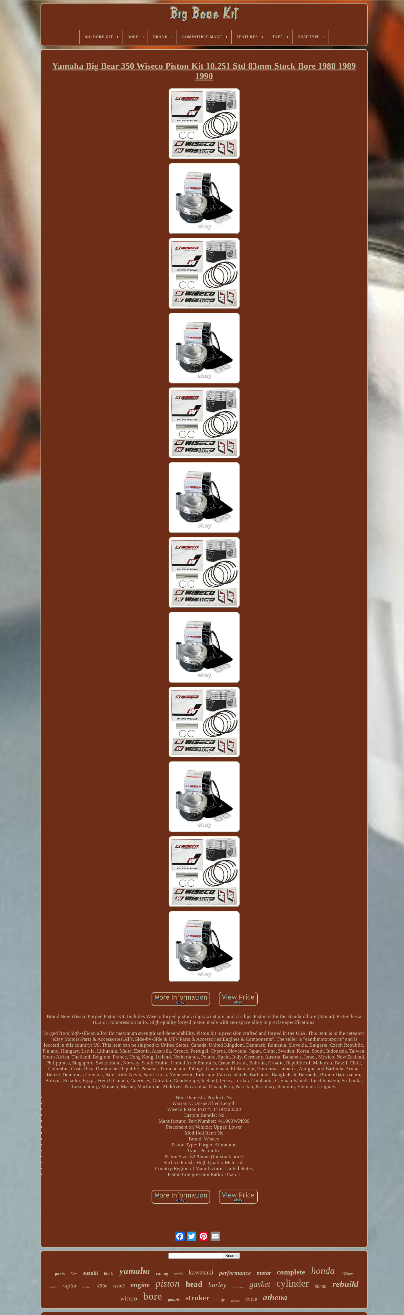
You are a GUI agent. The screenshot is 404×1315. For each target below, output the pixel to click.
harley (217, 1285)
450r (102, 1286)
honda (323, 1270)
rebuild (345, 1284)
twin (52, 1286)
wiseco (128, 1298)
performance (235, 1272)
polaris (174, 1300)
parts (60, 1273)
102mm (347, 1274)
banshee (237, 1287)
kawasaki (201, 1272)
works (178, 1274)
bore (152, 1296)
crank (119, 1286)
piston (168, 1283)
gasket (259, 1284)
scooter (235, 1300)
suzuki (90, 1273)
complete (291, 1272)
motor (264, 1273)
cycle (251, 1299)
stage (220, 1299)
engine (140, 1285)
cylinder (292, 1283)
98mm (321, 1286)
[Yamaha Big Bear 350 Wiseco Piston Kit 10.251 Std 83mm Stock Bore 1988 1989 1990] (204, 124)
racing (162, 1273)
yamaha (134, 1271)
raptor (69, 1285)
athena (275, 1297)
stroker (197, 1297)
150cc (87, 1287)
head (194, 1284)
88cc (74, 1274)
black (109, 1274)
